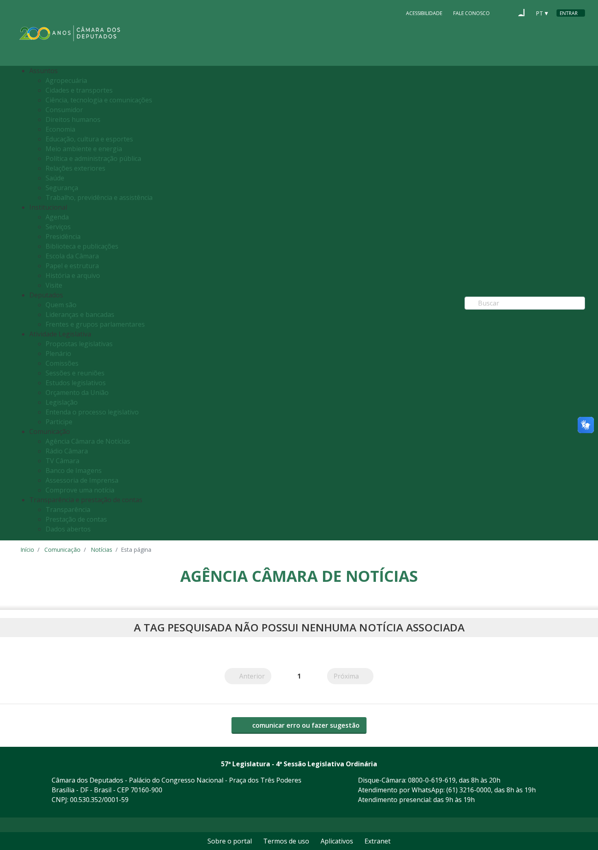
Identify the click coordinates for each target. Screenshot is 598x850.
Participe (59, 421)
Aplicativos (337, 841)
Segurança (62, 187)
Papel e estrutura (72, 265)
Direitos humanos (73, 119)
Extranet (377, 841)
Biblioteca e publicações (82, 246)
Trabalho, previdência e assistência (99, 197)
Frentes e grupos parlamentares (95, 324)
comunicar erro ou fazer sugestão (305, 725)
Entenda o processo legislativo (92, 412)
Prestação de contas (76, 519)
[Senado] (521, 13)
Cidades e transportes (79, 90)
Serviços (58, 226)
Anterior (255, 676)
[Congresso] (506, 13)
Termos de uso (286, 841)
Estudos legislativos (76, 382)
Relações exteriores (75, 168)
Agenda (57, 216)
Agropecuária (66, 80)
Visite (54, 285)
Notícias (101, 549)
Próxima (353, 676)
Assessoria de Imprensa (82, 480)
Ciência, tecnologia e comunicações (99, 99)
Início (27, 549)
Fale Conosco (471, 13)
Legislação (62, 402)
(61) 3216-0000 (468, 789)
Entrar (569, 13)
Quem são (61, 304)
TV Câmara (62, 460)
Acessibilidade (424, 13)
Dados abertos (68, 529)
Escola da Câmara (72, 256)
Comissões (62, 363)
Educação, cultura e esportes (89, 138)
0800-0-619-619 (432, 780)
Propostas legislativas (79, 343)
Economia (60, 129)
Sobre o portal (229, 841)
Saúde (55, 177)
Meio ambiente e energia (84, 148)
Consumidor (64, 109)
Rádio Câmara (67, 451)
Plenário (58, 353)
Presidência (63, 236)
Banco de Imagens (74, 470)
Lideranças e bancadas (80, 314)
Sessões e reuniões (75, 373)
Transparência (68, 509)
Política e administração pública (93, 158)
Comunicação (62, 549)
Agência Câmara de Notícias (88, 441)
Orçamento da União (77, 392)
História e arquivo (73, 275)
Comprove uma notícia (80, 490)
